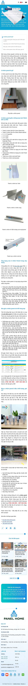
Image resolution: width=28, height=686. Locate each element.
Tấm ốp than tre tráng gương (6, 552)
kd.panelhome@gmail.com (7, 664)
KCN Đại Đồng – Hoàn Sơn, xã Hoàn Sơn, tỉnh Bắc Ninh (14, 642)
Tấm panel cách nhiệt (7, 523)
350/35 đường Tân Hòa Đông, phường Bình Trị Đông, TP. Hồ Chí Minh (13, 635)
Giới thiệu (17, 653)
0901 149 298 (4, 656)
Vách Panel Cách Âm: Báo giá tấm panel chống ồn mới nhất (20, 553)
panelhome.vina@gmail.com (7, 667)
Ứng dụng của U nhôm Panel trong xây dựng (13, 43)
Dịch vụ (17, 657)
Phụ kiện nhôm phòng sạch (8, 519)
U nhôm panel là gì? (8, 36)
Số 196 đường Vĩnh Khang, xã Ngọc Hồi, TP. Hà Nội (13, 629)
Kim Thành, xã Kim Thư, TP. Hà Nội (9, 647)
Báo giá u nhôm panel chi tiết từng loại (12, 46)
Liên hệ (17, 666)
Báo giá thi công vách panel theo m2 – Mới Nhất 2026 (20, 570)
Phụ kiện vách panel (7, 521)
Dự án (16, 660)
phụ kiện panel (18, 266)
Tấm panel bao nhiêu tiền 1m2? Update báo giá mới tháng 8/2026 (7, 570)
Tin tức (16, 663)
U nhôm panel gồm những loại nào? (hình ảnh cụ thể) (14, 40)
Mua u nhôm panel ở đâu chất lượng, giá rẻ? (13, 49)
